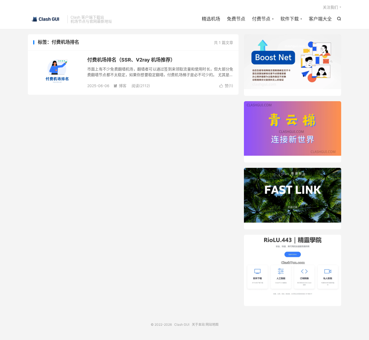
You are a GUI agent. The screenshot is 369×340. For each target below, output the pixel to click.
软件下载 (289, 19)
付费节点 (261, 19)
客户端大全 (320, 19)
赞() (226, 85)
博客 (119, 85)
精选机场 (211, 19)
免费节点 (236, 19)
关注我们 (330, 7)
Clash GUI (46, 19)
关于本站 (198, 324)
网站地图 (212, 324)
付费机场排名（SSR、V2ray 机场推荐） (131, 60)
